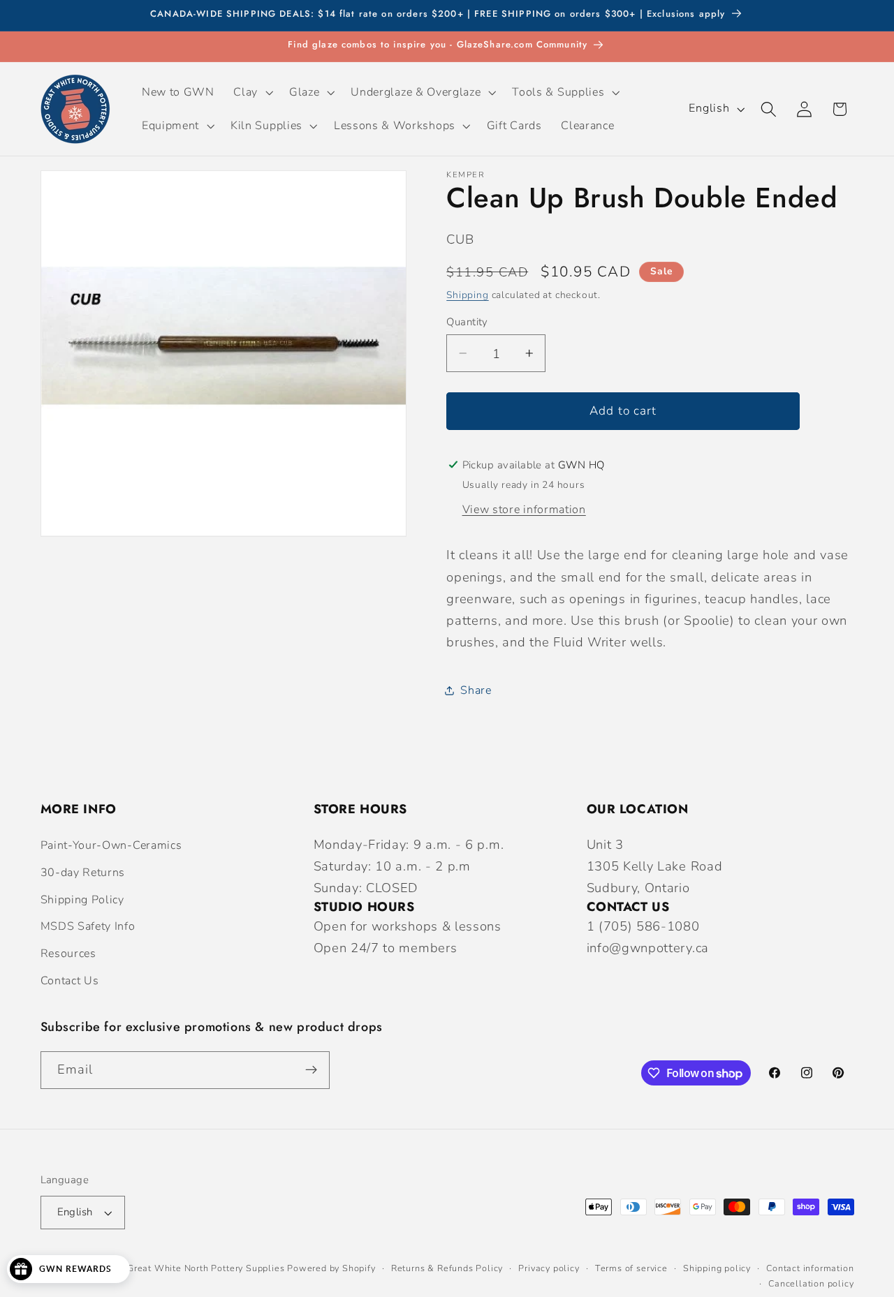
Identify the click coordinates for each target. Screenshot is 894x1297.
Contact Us (70, 980)
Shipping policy (717, 1268)
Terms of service (631, 1268)
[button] (252, 92)
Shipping (467, 294)
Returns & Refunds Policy (447, 1268)
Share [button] (475, 690)
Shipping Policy (82, 899)
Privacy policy (548, 1268)
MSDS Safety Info (88, 926)
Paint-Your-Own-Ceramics (111, 845)
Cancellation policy (810, 1283)
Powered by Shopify (331, 1268)
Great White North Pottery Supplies (205, 1268)
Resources (68, 953)
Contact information (809, 1268)
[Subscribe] (311, 1070)
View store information (524, 509)
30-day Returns (83, 872)
